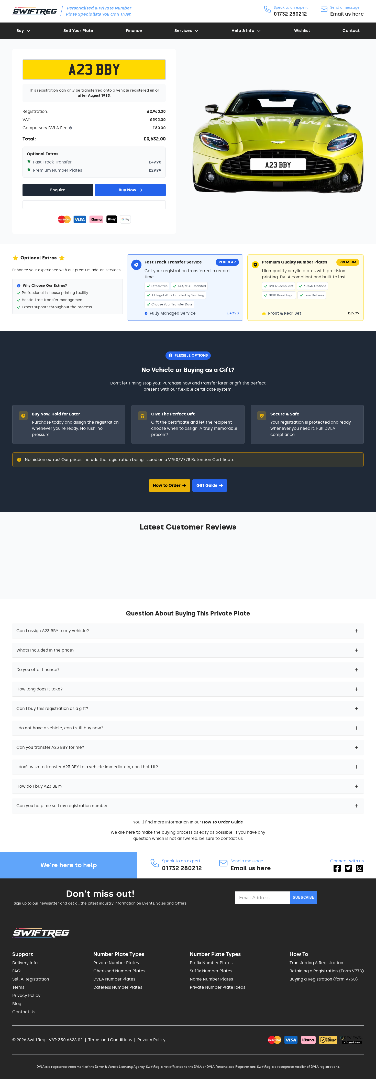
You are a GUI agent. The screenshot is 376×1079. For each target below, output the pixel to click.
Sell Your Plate (78, 30)
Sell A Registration (30, 979)
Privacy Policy (26, 995)
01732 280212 (290, 14)
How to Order (167, 485)
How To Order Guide (222, 822)
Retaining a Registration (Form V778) (327, 970)
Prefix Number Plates (211, 962)
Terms (18, 987)
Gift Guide (206, 485)
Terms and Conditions (110, 1039)
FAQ (16, 970)
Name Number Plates (211, 979)
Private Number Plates (116, 962)
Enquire (57, 190)
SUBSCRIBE (303, 897)
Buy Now (127, 190)
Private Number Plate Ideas (217, 987)
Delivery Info (25, 962)
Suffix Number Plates (211, 970)
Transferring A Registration (316, 962)
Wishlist (302, 30)
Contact (351, 30)
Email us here (347, 14)
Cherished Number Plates (119, 970)
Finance (134, 30)
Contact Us (23, 1011)
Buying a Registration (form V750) (324, 979)
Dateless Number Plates (117, 987)
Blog (16, 1003)
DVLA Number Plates (114, 979)
